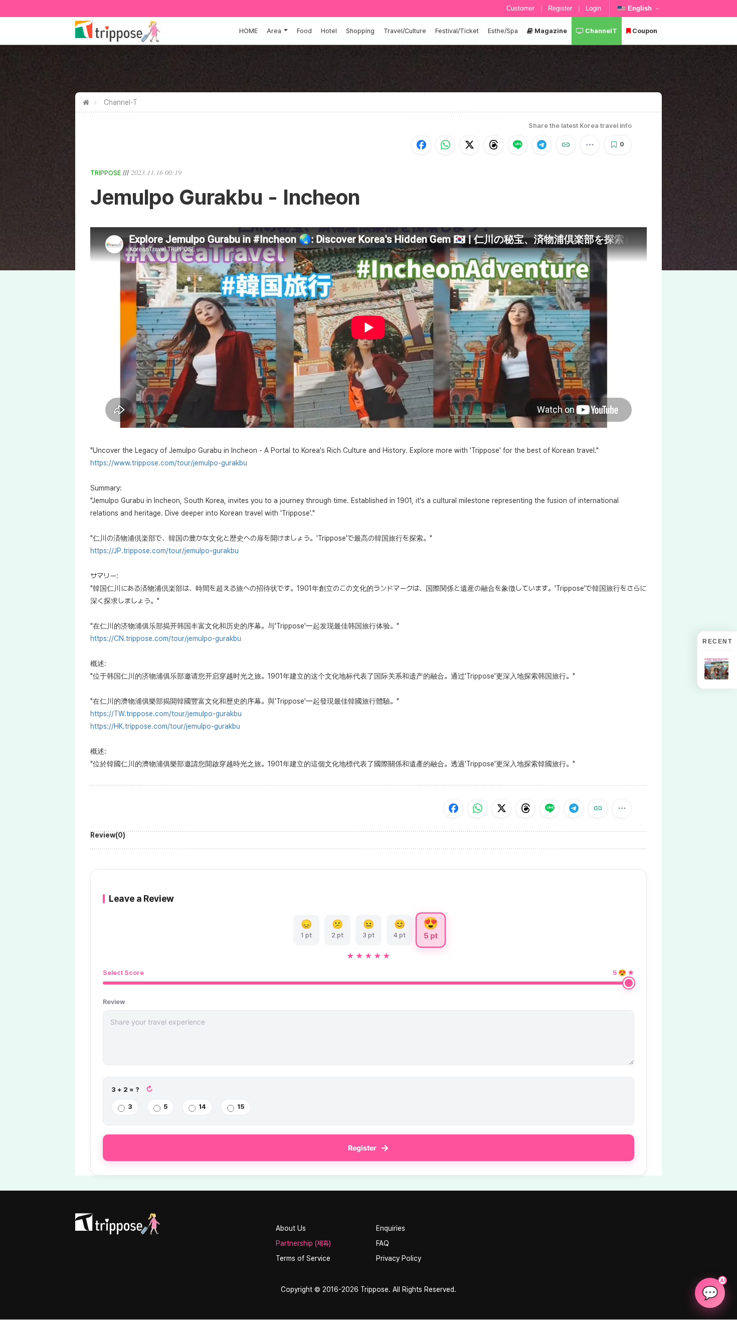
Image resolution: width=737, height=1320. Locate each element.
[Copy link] (566, 145)
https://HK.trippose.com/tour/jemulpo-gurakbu (165, 726)
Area (274, 31)
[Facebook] (421, 145)
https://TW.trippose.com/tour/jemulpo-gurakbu (166, 714)
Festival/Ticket (457, 31)
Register (560, 8)
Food (304, 31)
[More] (590, 145)
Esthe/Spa (503, 31)
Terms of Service (303, 1258)
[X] (469, 145)
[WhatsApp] (445, 145)
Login (593, 8)
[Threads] (493, 145)
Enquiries (390, 1228)
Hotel (329, 31)
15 (240, 1106)
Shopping (360, 31)
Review (114, 1002)
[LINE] (517, 145)
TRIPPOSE (105, 173)
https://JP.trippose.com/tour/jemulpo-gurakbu (164, 551)
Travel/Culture (405, 31)
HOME (248, 31)
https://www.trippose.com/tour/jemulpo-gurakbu (168, 463)
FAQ (382, 1243)
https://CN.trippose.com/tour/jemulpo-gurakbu (165, 638)
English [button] (640, 8)
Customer (520, 8)
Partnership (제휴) (303, 1243)
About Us (291, 1228)
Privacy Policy (398, 1258)
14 (202, 1106)
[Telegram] (541, 145)
